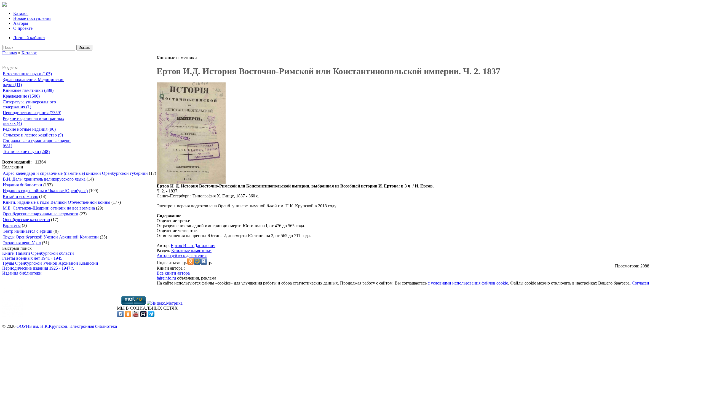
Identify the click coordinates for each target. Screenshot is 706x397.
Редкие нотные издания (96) (29, 129)
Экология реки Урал (22, 242)
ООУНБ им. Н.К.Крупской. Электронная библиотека (67, 326)
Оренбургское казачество (26, 219)
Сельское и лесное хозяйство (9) (33, 135)
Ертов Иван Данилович (193, 245)
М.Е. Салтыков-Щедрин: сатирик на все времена (49, 208)
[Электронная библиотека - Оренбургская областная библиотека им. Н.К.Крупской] (4, 5)
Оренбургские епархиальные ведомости (40, 213)
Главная (9, 52)
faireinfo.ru (166, 278)
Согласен (640, 283)
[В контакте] (120, 315)
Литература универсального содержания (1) (29, 104)
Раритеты (12, 225)
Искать (84, 47)
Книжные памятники (191, 250)
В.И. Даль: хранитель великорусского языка (44, 179)
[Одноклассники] (128, 315)
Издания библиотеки (22, 185)
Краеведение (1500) (21, 96)
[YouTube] (135, 315)
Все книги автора (173, 273)
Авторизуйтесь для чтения (182, 255)
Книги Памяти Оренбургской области (38, 253)
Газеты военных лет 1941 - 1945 (32, 258)
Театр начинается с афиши (27, 231)
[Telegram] (151, 315)
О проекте (23, 28)
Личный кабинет (29, 37)
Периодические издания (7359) (32, 112)
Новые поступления (32, 18)
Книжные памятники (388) (28, 90)
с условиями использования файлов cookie (468, 283)
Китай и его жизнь (20, 196)
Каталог (20, 13)
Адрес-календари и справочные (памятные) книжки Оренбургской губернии (75, 173)
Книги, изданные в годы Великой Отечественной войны (56, 202)
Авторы (20, 23)
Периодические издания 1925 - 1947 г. (38, 268)
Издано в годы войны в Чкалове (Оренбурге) (45, 190)
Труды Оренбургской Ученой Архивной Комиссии (51, 237)
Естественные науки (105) (27, 73)
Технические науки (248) (26, 151)
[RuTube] (143, 315)
